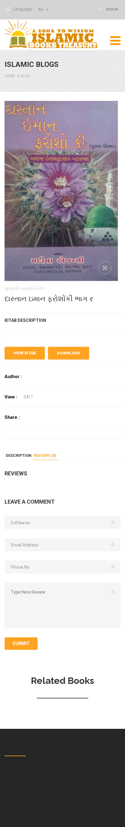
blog (25, 76)
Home (10, 76)
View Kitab (25, 353)
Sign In (112, 9)
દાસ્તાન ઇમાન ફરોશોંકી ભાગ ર (49, 299)
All (41, 9)
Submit (21, 643)
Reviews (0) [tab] (45, 455)
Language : (23, 9)
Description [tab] (19, 455)
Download (68, 353)
